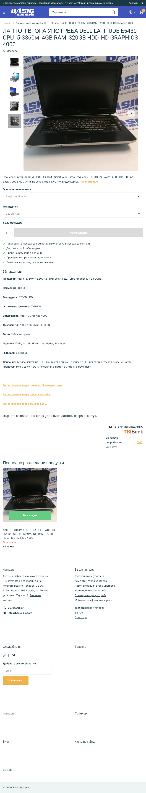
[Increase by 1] (11, 230)
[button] (131, 113)
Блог (6, 741)
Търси (113, 12)
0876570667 (16, 607)
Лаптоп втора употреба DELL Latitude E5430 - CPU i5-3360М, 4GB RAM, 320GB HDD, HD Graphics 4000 (29, 533)
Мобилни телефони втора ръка (93, 600)
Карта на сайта (85, 741)
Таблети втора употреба (89, 607)
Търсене (80, 646)
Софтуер (81, 713)
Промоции (81, 617)
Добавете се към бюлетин (19, 663)
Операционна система (17, 189)
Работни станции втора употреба (95, 585)
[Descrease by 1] (11, 236)
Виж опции (30, 515)
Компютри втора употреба (91, 580)
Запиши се (16, 680)
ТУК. (139, 442)
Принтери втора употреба (90, 595)
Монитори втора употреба (90, 590)
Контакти (133, 3)
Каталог (4, 11)
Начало (7, 23)
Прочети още (89, 181)
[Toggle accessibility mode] (141, 3)
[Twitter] (13, 655)
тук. (94, 416)
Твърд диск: (10, 206)
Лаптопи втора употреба (90, 576)
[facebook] (9, 655)
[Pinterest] (4, 655)
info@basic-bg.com (20, 612)
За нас (79, 612)
